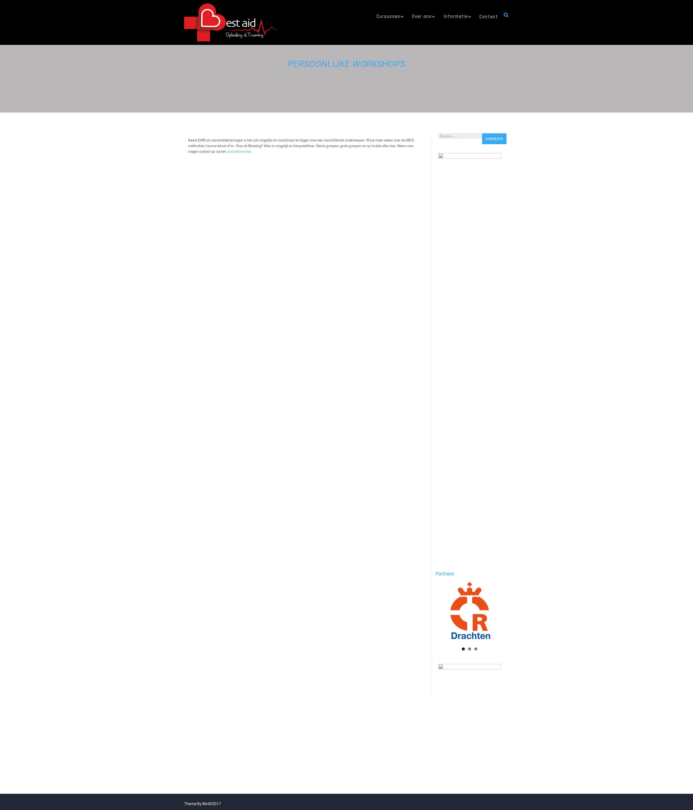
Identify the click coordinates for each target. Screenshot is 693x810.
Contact (488, 16)
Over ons (422, 16)
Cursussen (388, 16)
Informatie (455, 16)
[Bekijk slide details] (469, 612)
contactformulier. (239, 151)
